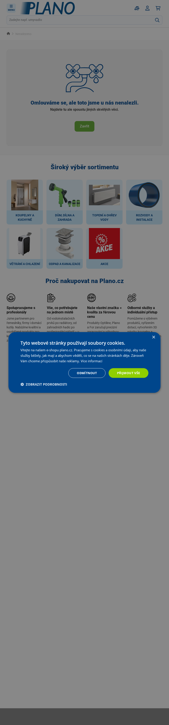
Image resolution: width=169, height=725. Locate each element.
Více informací (91, 361)
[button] (43, 384)
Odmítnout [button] (87, 373)
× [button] (153, 337)
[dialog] (84, 362)
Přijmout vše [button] (128, 373)
